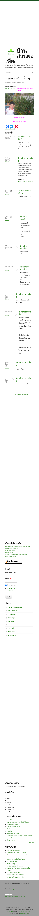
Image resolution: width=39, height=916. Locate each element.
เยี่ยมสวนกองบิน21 (10, 550)
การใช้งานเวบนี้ (12, 611)
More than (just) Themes (25, 911)
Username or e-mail (11, 572)
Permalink (7, 139)
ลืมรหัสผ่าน (10, 591)
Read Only (9, 820)
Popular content (13, 625)
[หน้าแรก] (11, 51)
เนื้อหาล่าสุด (11, 618)
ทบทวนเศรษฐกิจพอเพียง (13, 850)
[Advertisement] (19, 23)
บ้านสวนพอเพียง (19, 56)
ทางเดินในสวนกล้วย (12, 824)
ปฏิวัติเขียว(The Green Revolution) (16, 853)
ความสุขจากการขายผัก (13, 872)
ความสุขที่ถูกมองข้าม (13, 861)
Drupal (13, 889)
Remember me (11, 585)
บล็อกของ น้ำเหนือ (9, 129)
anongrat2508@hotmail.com (25, 181)
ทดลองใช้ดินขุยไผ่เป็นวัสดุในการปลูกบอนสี (19, 836)
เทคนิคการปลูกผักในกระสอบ (15, 866)
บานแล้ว (9, 831)
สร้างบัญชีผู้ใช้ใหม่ (12, 588)
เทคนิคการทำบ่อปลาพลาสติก (15, 877)
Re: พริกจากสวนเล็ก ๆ (24, 217)
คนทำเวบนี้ (11, 628)
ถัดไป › (19, 394)
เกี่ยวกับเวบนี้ (11, 632)
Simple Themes (24, 913)
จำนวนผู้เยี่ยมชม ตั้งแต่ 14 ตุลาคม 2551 (15, 896)
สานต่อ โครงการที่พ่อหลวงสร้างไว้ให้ (16, 554)
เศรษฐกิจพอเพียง (10, 88)
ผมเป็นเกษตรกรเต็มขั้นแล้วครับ (16, 859)
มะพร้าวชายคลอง (10, 556)
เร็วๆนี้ (8, 829)
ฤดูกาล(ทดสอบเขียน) (13, 833)
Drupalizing (10, 911)
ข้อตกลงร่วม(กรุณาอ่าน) (15, 607)
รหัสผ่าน (8, 579)
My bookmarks (12, 635)
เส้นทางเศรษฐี (11, 864)
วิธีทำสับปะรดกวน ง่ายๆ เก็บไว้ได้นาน (18, 822)
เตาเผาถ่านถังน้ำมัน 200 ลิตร (15, 875)
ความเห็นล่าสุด (12, 614)
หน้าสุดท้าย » (25, 394)
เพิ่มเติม (31, 843)
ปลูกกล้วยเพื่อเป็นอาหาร (13, 826)
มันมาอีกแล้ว (9, 552)
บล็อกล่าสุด (11, 621)
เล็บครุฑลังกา (11, 840)
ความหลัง (9, 838)
